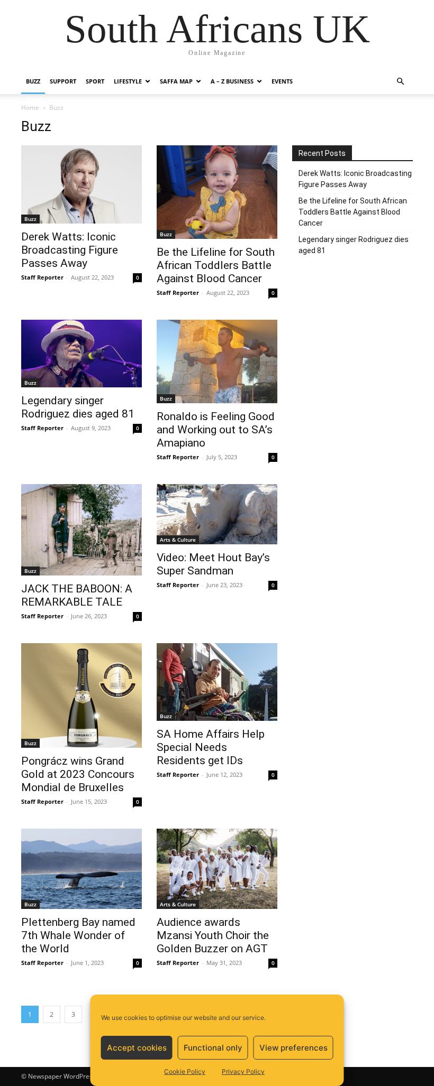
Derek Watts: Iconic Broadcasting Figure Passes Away (69, 250)
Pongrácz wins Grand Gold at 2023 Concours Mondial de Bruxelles (77, 774)
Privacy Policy (243, 1071)
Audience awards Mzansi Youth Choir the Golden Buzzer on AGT (213, 935)
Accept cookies (137, 1048)
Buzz (33, 81)
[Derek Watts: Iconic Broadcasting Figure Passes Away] (81, 184)
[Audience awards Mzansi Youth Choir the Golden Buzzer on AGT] (217, 869)
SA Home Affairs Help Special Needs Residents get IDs (211, 747)
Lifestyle (128, 81)
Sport (95, 81)
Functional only (213, 1048)
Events (282, 81)
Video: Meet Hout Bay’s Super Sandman (213, 564)
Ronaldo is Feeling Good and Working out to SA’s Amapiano (216, 429)
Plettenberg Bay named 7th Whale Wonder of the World (78, 935)
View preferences (293, 1048)
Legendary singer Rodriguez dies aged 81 (77, 407)
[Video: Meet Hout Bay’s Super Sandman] (217, 514)
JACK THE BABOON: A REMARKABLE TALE (76, 595)
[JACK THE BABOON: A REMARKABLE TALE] (81, 530)
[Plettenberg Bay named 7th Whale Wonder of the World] (81, 869)
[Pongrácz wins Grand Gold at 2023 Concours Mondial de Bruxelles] (81, 695)
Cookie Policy (184, 1071)
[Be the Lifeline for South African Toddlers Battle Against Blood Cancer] (217, 192)
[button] (400, 82)
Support (63, 81)
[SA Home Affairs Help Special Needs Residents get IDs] (217, 682)
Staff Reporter (42, 277)
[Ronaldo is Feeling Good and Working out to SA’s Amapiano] (217, 361)
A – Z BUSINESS (232, 81)
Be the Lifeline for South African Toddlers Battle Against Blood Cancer (216, 265)
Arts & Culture (178, 539)
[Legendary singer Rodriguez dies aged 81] (81, 353)
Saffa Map (176, 81)
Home (30, 107)
